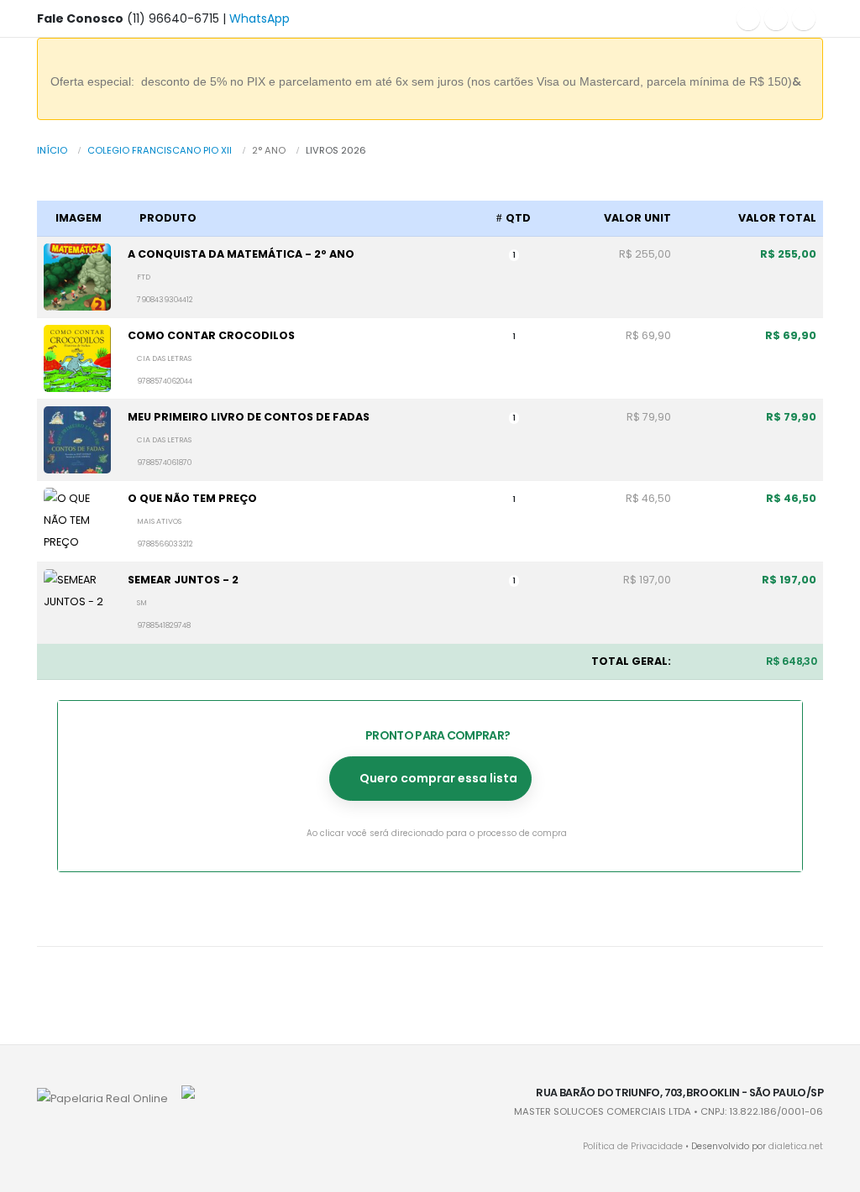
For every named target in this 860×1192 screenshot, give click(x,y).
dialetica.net (795, 1146)
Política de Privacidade (633, 1146)
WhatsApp (259, 18)
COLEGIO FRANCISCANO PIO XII (159, 150)
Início (52, 150)
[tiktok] (803, 18)
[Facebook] (748, 18)
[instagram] (776, 18)
